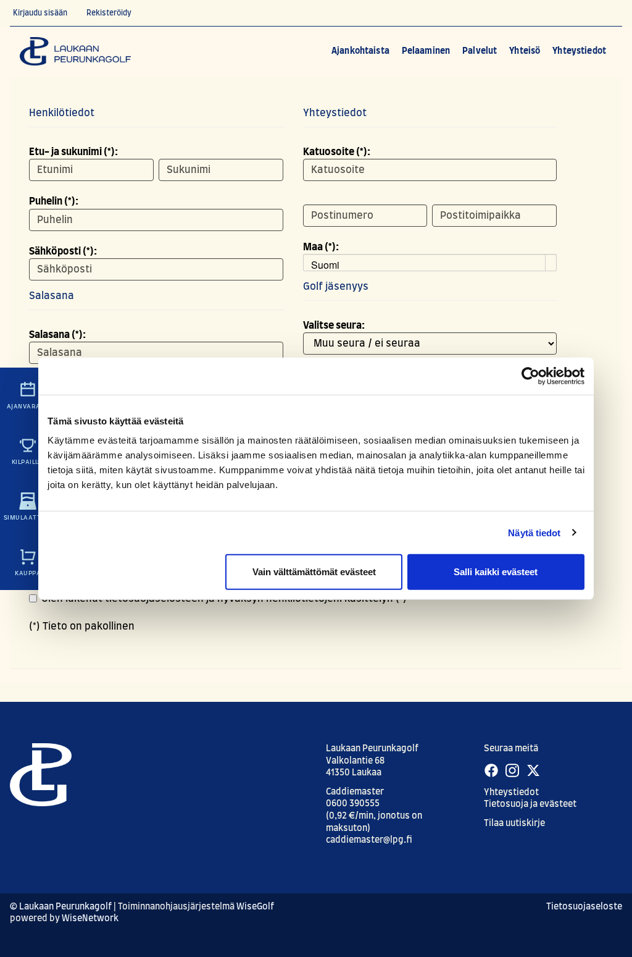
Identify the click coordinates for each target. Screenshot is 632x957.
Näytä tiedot (534, 532)
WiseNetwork (90, 918)
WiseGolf (255, 907)
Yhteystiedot (579, 51)
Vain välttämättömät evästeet (314, 572)
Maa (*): (321, 247)
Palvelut (479, 51)
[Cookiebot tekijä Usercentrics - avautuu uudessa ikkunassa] (530, 375)
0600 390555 (353, 803)
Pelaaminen (426, 51)
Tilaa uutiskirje (514, 823)
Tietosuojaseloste (584, 907)
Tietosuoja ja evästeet (530, 804)
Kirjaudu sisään (40, 13)
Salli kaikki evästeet (496, 572)
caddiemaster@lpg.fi (369, 840)
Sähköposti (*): (63, 251)
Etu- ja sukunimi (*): (73, 152)
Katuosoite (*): (336, 152)
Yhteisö (524, 51)
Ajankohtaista (360, 51)
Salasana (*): (57, 335)
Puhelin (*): (53, 201)
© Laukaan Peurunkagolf (61, 907)
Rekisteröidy (108, 13)
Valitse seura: (334, 326)
